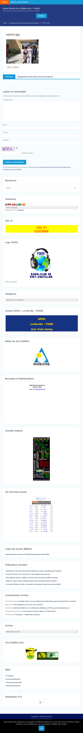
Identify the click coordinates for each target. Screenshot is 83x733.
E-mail (5, 132)
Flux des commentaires (14, 682)
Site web (6, 140)
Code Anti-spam (27, 153)
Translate (20, 210)
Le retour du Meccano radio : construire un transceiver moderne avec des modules (33, 584)
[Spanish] (24, 204)
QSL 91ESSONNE (41, 229)
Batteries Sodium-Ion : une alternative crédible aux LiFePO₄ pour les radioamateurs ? (42, 608)
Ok (41, 728)
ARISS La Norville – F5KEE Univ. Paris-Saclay (41, 324)
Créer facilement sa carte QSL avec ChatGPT (28, 604)
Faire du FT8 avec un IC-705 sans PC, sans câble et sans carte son (28, 574)
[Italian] (22, 204)
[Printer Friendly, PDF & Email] (13, 67)
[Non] (80, 726)
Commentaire (8, 100)
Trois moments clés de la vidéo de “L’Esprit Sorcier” (39, 611)
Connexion (10, 676)
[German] (9, 204)
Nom (5, 125)
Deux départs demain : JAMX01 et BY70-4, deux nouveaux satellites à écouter (32, 577)
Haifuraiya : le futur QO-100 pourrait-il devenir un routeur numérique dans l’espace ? (34, 571)
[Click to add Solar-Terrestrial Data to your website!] (41, 480)
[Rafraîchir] (17, 148)
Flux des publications (13, 679)
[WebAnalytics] (41, 703)
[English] (6, 204)
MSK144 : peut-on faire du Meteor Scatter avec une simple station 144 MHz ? (31, 581)
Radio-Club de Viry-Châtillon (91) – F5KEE (21, 8)
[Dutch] (16, 204)
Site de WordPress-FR (13, 686)
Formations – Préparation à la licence (27, 614)
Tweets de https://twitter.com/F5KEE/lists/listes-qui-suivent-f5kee (27, 554)
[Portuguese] (14, 204)
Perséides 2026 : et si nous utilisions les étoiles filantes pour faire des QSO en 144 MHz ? (47, 601)
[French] (11, 204)
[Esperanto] (19, 204)
